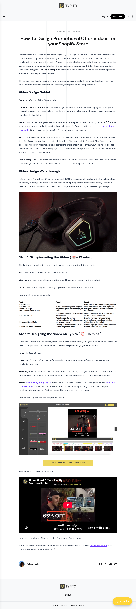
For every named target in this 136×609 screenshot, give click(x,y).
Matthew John (33, 564)
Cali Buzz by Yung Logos (38, 382)
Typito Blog (63, 605)
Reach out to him (98, 545)
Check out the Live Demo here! (68, 462)
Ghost (81, 605)
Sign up (68, 595)
